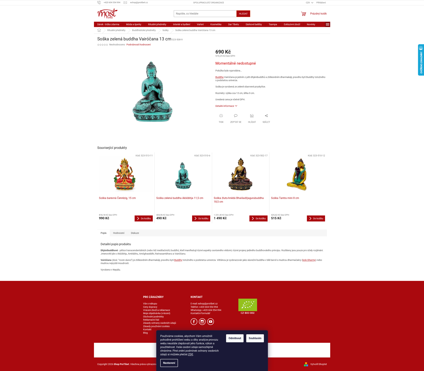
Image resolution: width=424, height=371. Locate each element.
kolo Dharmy (309, 260)
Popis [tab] (103, 233)
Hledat (243, 13)
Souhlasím (255, 338)
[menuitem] (108, 24)
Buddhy (178, 260)
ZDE (190, 354)
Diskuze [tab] (135, 233)
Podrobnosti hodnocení (138, 44)
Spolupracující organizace (208, 2)
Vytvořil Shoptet (318, 364)
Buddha (219, 77)
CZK (308, 2)
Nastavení (169, 362)
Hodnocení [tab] (118, 233)
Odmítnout (235, 338)
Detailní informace (224, 106)
